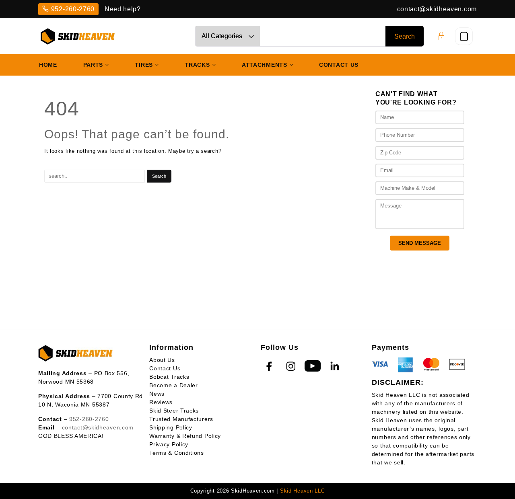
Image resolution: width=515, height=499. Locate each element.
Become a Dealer (173, 385)
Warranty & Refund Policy (185, 436)
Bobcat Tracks (169, 377)
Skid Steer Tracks (174, 410)
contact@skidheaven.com (437, 9)
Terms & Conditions (176, 453)
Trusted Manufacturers (181, 419)
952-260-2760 (73, 9)
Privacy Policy (168, 444)
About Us (162, 360)
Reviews (161, 402)
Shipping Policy (170, 427)
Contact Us (164, 368)
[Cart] (464, 36)
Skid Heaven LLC (302, 491)
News (157, 393)
